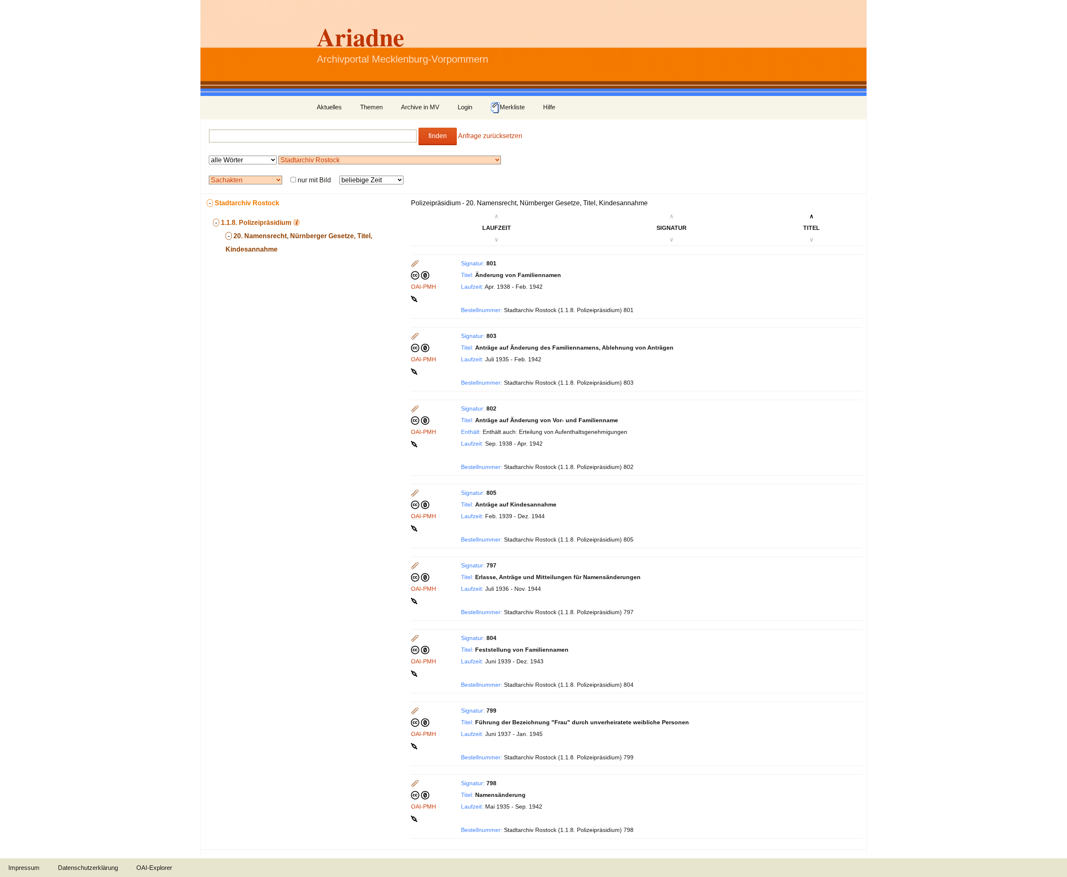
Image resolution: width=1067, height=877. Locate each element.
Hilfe (549, 107)
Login (465, 107)
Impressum (24, 867)
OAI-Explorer (154, 867)
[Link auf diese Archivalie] (415, 298)
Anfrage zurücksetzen (490, 135)
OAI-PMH (423, 286)
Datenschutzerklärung (88, 867)
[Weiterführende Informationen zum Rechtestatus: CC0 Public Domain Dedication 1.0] (420, 275)
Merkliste (512, 107)
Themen (371, 107)
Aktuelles (329, 107)
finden (437, 135)
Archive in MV (420, 107)
